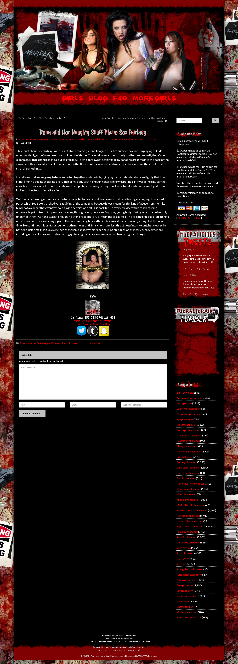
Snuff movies (117, 139)
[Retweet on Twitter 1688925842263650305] (191, 269)
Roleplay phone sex (85, 139)
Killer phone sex (185, 494)
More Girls (154, 99)
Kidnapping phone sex (188, 488)
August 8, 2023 (190, 249)
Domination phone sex (188, 451)
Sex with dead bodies (188, 542)
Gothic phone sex (186, 478)
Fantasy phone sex (46, 139)
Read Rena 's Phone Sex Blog (93, 324)
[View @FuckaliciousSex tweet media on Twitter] (212, 262)
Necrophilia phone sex (188, 521)
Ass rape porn (31, 139)
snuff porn (85, 343)
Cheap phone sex (185, 446)
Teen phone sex (184, 585)
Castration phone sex (188, 440)
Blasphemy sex (184, 419)
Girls (72, 99)
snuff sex (97, 343)
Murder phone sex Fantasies (192, 510)
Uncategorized (184, 606)
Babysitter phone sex (188, 408)
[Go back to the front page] (119, 49)
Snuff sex (152, 139)
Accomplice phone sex (188, 397)
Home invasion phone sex (190, 483)
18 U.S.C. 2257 (109, 650)
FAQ (120, 99)
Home (99, 650)
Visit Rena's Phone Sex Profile (92, 321)
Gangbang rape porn (187, 467)
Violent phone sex (186, 612)
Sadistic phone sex (103, 139)
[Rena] (92, 308)
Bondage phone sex (187, 430)
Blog (98, 99)
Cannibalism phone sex (189, 435)
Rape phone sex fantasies (66, 139)
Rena (21, 139)
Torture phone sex (186, 595)
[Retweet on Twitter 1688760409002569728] (191, 294)
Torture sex (182, 601)
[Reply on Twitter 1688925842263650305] (185, 269)
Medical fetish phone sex (190, 504)
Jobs (139, 650)
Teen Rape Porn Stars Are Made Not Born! (43, 118)
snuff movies (54, 343)
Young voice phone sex (188, 617)
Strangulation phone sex (189, 569)
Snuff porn (142, 139)
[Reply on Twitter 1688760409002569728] (185, 294)
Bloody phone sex (186, 424)
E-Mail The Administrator (92, 656)
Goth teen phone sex (187, 472)
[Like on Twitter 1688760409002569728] (197, 294)
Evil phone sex (184, 456)
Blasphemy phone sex (188, 413)
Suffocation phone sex (188, 574)
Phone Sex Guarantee (126, 650)
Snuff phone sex (130, 139)
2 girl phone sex (185, 392)
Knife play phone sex (187, 499)
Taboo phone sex (185, 579)
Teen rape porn (184, 590)
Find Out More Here (189, 217)
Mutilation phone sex (188, 515)
